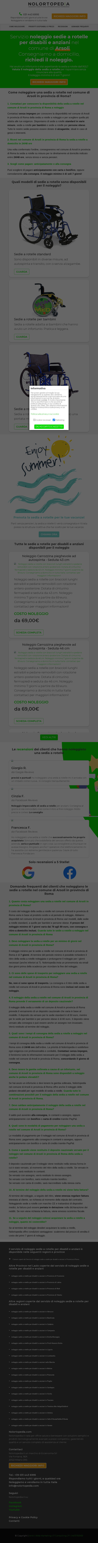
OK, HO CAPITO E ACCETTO (49, 426)
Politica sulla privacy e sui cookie (45, 414)
